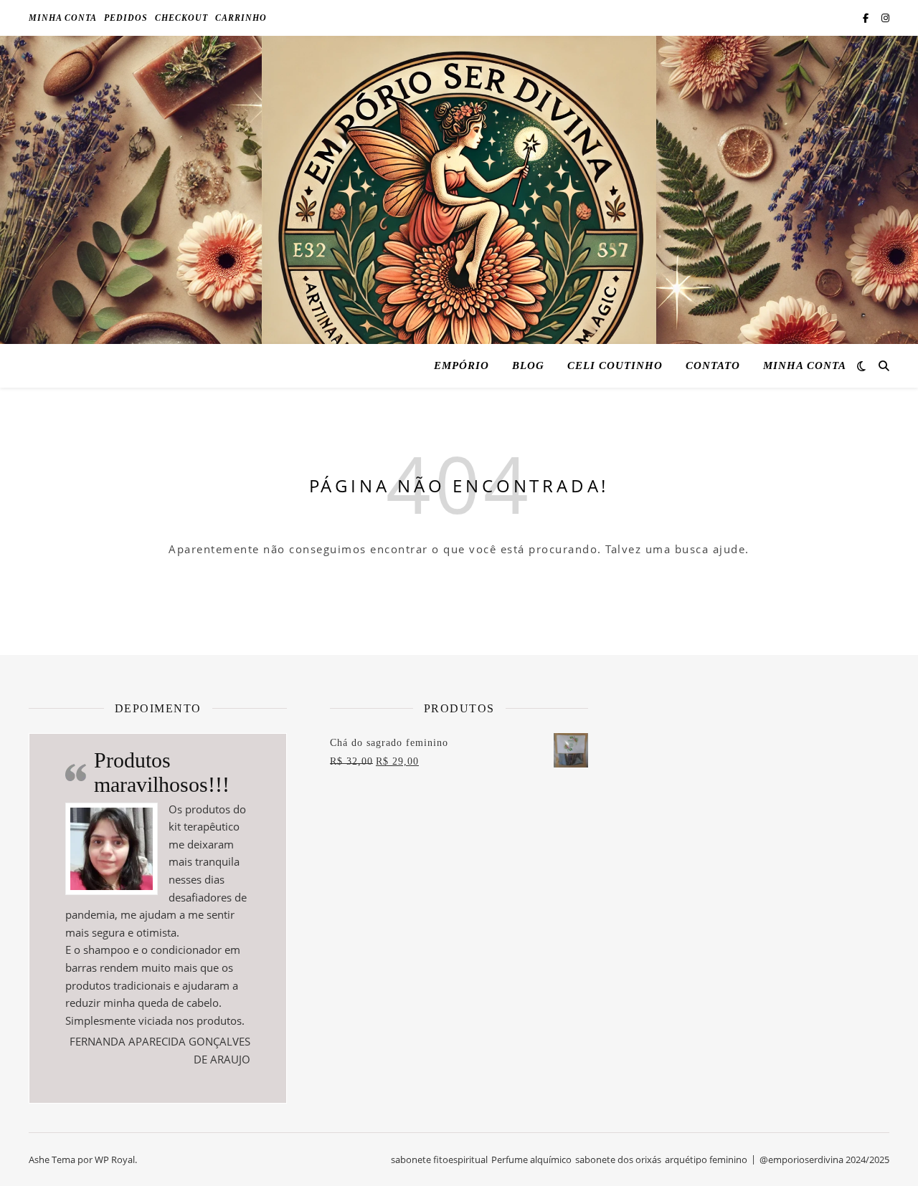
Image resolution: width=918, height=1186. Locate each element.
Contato (713, 365)
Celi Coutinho (615, 365)
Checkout (181, 18)
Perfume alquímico (531, 1159)
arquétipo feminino (706, 1159)
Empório (461, 365)
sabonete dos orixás (618, 1159)
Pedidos (126, 18)
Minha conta (63, 18)
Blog (528, 365)
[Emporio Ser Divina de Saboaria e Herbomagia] (459, 233)
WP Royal (115, 1159)
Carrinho (241, 18)
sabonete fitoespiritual (439, 1159)
